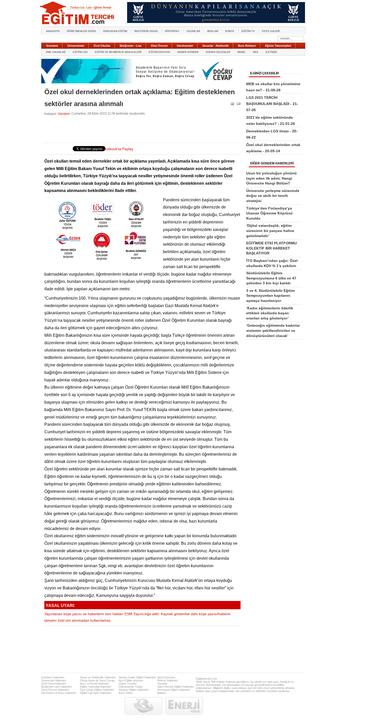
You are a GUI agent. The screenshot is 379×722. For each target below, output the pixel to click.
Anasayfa (53, 31)
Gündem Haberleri (52, 677)
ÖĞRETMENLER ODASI (81, 31)
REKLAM (212, 31)
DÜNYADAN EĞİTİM (115, 31)
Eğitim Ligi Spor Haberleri (95, 692)
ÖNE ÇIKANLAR (55, 52)
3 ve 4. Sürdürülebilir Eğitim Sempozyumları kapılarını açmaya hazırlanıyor (270, 295)
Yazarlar (162, 683)
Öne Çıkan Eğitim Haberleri (97, 689)
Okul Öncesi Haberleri (55, 689)
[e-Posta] (238, 105)
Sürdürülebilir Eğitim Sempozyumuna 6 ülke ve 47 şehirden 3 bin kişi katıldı (271, 278)
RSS (255, 52)
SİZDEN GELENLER (218, 52)
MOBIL (241, 52)
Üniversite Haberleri (53, 680)
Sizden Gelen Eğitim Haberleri (137, 677)
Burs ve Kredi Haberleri (94, 683)
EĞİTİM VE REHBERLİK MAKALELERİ (118, 52)
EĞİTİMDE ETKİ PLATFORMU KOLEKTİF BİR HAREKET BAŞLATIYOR (271, 248)
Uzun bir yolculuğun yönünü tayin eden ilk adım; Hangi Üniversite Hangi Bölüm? (271, 178)
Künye (229, 31)
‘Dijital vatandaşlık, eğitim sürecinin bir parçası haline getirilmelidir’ (270, 230)
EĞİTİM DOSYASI (159, 52)
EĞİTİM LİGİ (80, 52)
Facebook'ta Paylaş (117, 149)
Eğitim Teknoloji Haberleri (95, 686)
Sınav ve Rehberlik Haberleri (98, 677)
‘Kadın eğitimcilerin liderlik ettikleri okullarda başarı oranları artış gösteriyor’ (269, 313)
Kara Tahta (125, 692)
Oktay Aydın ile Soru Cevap (97, 680)
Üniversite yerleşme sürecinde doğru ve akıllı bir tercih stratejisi (272, 196)
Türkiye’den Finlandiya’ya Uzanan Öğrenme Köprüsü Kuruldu (269, 213)
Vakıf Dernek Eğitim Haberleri (175, 686)
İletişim (161, 692)
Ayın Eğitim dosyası (131, 680)
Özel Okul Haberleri (53, 683)
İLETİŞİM (271, 52)
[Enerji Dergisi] (184, 706)
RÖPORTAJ (172, 31)
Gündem (64, 113)
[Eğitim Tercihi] (77, 13)
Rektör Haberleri (167, 680)
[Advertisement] (138, 129)
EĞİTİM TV (248, 31)
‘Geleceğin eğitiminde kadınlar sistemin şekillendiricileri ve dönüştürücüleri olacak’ (273, 330)
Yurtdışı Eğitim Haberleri (134, 689)
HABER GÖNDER (188, 52)
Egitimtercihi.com (206, 678)
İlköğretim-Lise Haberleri (56, 686)
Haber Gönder (128, 683)
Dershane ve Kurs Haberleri (58, 692)
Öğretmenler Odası (131, 686)
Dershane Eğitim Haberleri (173, 689)
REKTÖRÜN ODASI (146, 31)
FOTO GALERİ (271, 31)
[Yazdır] (232, 105)
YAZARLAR (193, 31)
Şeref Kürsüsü (166, 677)
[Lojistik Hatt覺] (143, 706)
